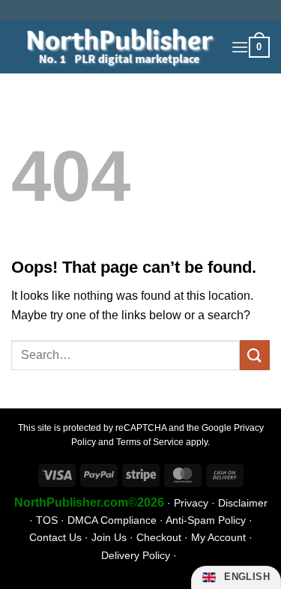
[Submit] (255, 354)
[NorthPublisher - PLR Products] (115, 47)
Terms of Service (150, 442)
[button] (240, 46)
